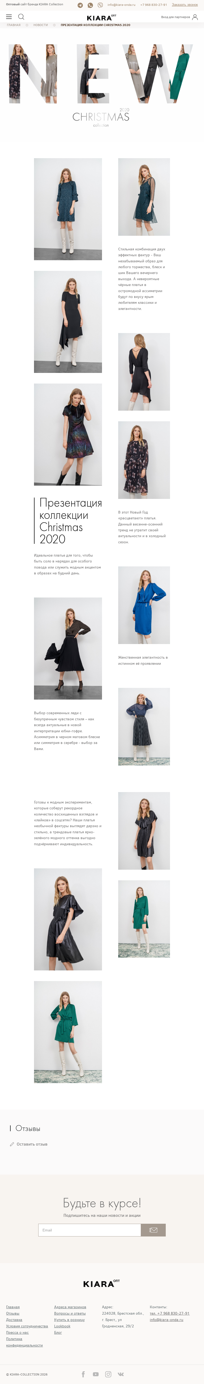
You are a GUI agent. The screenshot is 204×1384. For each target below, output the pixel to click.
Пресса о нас (17, 1332)
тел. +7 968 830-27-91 (170, 1313)
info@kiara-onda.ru (121, 5)
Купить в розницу (69, 1319)
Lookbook (62, 1326)
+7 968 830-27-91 (153, 5)
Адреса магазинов (70, 1307)
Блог (58, 1332)
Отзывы (12, 1313)
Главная (13, 1307)
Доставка (14, 1319)
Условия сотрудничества (27, 1326)
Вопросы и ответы (70, 1313)
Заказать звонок (185, 5)
